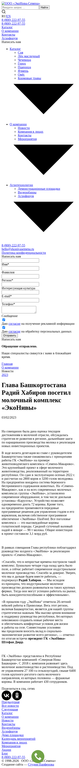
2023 (5, 375)
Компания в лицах (30, 131)
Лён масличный (29, 56)
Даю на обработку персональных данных (37, 331)
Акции (6, 749)
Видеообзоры (27, 192)
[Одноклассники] (17, 695)
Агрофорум (10, 38)
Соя (20, 52)
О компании (10, 31)
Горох (22, 63)
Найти (44, 7)
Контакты (8, 34)
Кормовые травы (29, 78)
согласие (14, 323)
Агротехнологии (21, 185)
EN (8, 16)
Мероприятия (27, 139)
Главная (7, 364)
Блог (5, 753)
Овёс (21, 74)
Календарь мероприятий (18, 738)
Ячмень (23, 71)
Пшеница (24, 67)
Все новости (10, 705)
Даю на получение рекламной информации (38, 323)
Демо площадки (13, 735)
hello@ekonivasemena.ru (18, 249)
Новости (24, 128)
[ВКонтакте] (6, 695)
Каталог (7, 27)
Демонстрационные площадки (39, 188)
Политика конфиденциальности (24, 252)
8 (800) (13, 245)
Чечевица (24, 60)
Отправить (9, 335)
